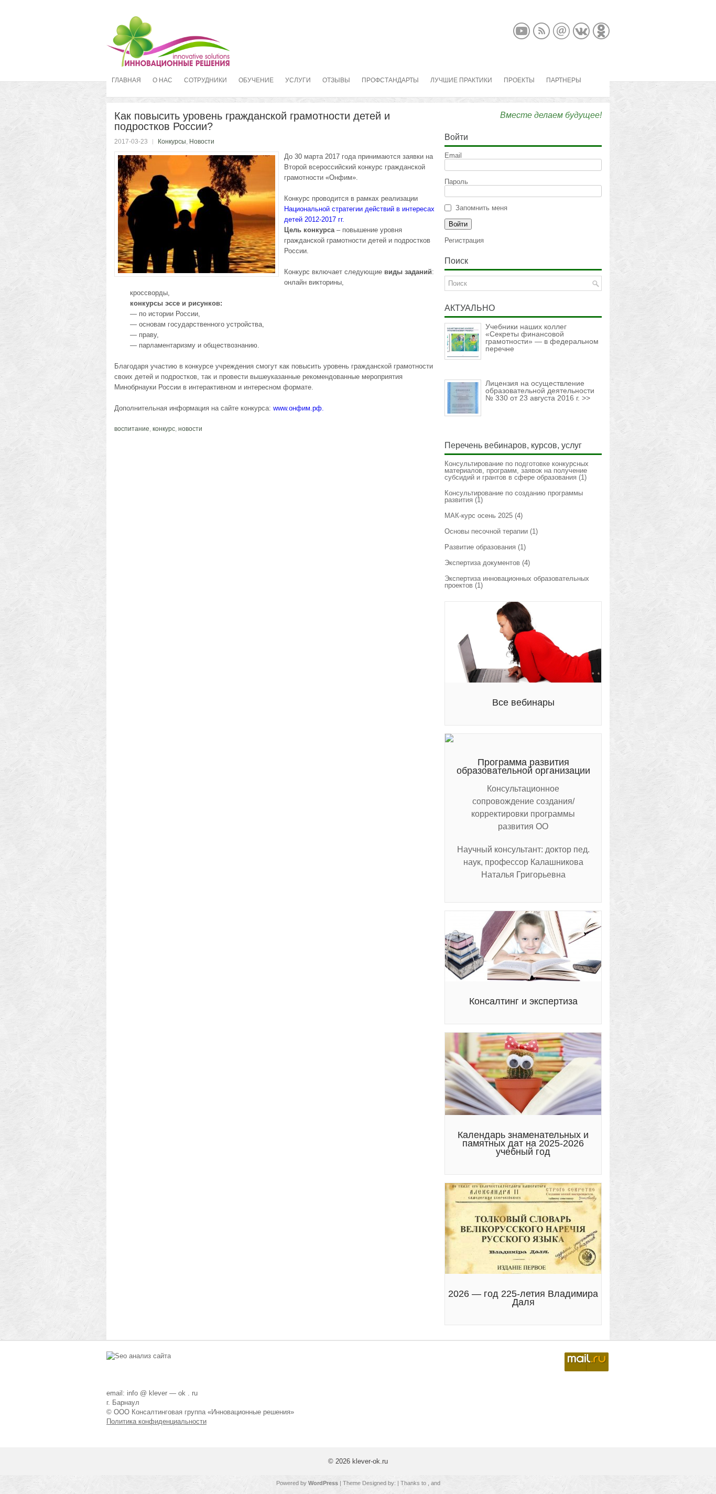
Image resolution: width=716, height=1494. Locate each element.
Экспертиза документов (482, 563)
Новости (201, 141)
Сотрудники (205, 80)
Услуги (298, 80)
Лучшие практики (461, 80)
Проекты (519, 80)
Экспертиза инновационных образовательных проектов (516, 582)
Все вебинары (523, 702)
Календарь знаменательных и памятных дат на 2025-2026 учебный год (523, 1143)
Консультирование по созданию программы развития (513, 496)
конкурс (164, 428)
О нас (162, 80)
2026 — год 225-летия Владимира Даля (523, 1298)
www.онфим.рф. (298, 408)
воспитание (131, 428)
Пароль (456, 181)
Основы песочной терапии (486, 531)
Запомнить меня (481, 207)
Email (453, 155)
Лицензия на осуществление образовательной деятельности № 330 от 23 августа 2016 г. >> (539, 390)
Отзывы (336, 80)
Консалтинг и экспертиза (523, 1001)
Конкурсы (172, 141)
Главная (126, 80)
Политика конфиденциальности (156, 1421)
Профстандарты (390, 80)
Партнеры (563, 80)
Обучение (256, 80)
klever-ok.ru (370, 1461)
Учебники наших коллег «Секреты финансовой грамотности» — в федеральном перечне (542, 337)
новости (190, 428)
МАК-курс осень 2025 (478, 515)
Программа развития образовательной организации (523, 766)
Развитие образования (480, 547)
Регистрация (464, 240)
